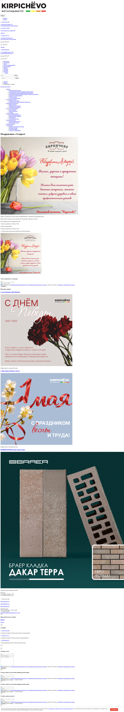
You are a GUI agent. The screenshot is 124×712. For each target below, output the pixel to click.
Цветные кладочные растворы (16, 126)
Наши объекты (7, 66)
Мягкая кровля (12, 104)
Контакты (5, 71)
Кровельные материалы (12, 103)
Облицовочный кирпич (15, 90)
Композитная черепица (15, 107)
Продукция (6, 61)
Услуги (18, 612)
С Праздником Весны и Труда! (10, 371)
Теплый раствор (13, 129)
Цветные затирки (13, 128)
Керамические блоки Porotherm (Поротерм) (19, 102)
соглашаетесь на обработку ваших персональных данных (61, 708)
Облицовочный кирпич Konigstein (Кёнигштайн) (21, 91)
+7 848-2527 (5, 49)
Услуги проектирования (9, 65)
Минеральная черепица (15, 106)
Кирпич (8, 89)
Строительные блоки (11, 99)
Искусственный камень (15, 115)
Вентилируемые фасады (15, 116)
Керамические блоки (14, 100)
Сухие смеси (9, 125)
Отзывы (11, 112)
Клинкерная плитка (14, 118)
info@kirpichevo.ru (5, 601)
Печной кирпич (13, 97)
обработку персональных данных (66, 284)
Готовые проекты (10, 124)
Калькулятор (6, 62)
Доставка (5, 70)
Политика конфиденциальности (8, 612)
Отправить (3, 286)
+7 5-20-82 (5, 28)
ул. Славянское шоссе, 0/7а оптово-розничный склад (7, 52)
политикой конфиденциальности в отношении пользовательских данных (28, 284)
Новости (5, 67)
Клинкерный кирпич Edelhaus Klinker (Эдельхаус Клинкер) (23, 94)
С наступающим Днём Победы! (10, 292)
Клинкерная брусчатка (14, 121)
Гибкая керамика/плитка (12, 113)
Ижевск (5, 18)
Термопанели (12, 117)
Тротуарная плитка (11, 120)
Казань (5, 19)
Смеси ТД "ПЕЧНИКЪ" (15, 130)
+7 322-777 (5, 35)
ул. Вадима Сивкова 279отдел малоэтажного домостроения (9, 25)
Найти (16, 75)
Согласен (114, 709)
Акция (5, 63)
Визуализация (12, 109)
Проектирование (13, 111)
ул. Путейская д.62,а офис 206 (8, 30)
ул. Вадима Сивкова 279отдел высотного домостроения (8, 38)
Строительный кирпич (14, 98)
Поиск (6, 73)
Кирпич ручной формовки (15, 95)
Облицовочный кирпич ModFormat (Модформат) (21, 93)
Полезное (5, 69)
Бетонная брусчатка (14, 122)
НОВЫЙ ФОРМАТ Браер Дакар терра (13, 449)
